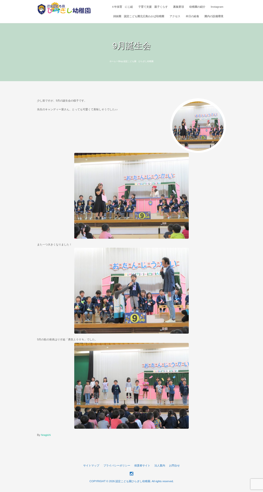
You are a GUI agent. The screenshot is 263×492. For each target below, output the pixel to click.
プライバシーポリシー (116, 465)
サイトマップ (91, 465)
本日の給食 (192, 16)
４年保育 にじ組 (122, 6)
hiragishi (46, 434)
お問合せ (174, 465)
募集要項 (178, 6)
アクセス (175, 16)
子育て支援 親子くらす (153, 6)
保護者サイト (142, 465)
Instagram (217, 6)
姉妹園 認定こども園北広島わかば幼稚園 (138, 16)
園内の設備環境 (213, 16)
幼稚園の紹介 (197, 6)
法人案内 (159, 465)
